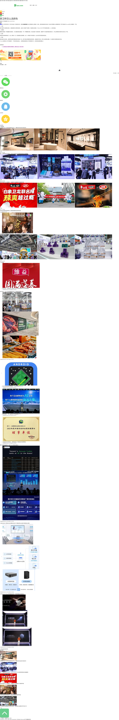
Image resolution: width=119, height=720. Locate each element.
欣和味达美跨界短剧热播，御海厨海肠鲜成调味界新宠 (10, 210)
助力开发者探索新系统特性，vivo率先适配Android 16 (12, 386)
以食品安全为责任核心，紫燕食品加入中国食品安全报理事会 (14, 441)
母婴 (15, 0)
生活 (13, 0)
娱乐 (5, 0)
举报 (1, 63)
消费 (23, 0)
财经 (19, 0)
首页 (1, 0)
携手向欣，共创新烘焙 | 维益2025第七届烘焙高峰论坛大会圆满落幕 (15, 288)
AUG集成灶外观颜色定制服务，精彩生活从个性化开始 (12, 46)
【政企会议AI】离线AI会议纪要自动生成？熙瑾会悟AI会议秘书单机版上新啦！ (15, 523)
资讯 (3, 0)
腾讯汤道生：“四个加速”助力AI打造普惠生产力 (11, 414)
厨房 (1, 24)
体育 (7, 0)
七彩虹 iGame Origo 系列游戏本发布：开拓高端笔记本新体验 (12, 593)
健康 (21, 0)
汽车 (25, 0)
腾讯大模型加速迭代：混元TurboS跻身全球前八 (9, 445)
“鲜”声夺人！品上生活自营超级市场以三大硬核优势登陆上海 (11, 291)
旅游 (11, 0)
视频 (17, 0)
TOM (1, 212)
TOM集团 (2, 718)
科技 (27, 0)
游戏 (9, 0)
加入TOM (9, 718)
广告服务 (5, 718)
